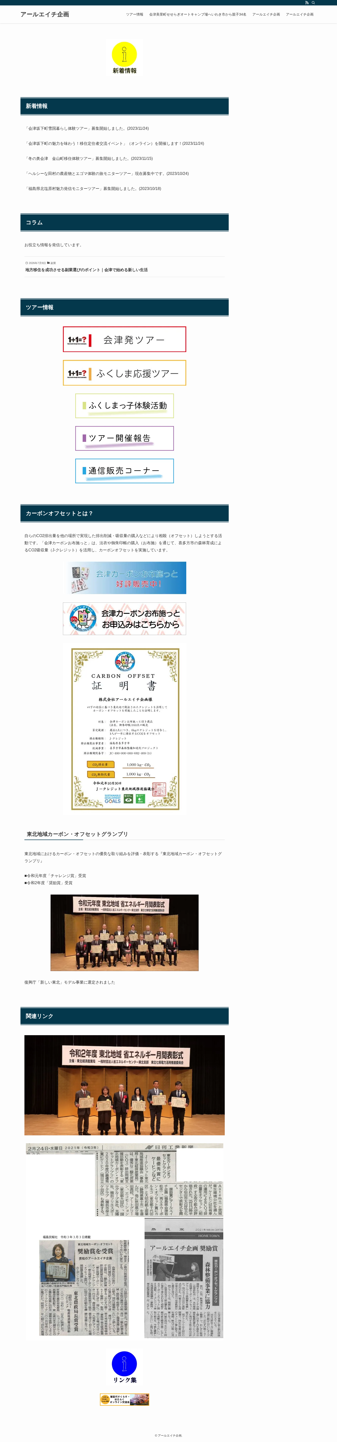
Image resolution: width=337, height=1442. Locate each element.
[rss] (307, 2)
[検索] (313, 2)
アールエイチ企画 (44, 14)
